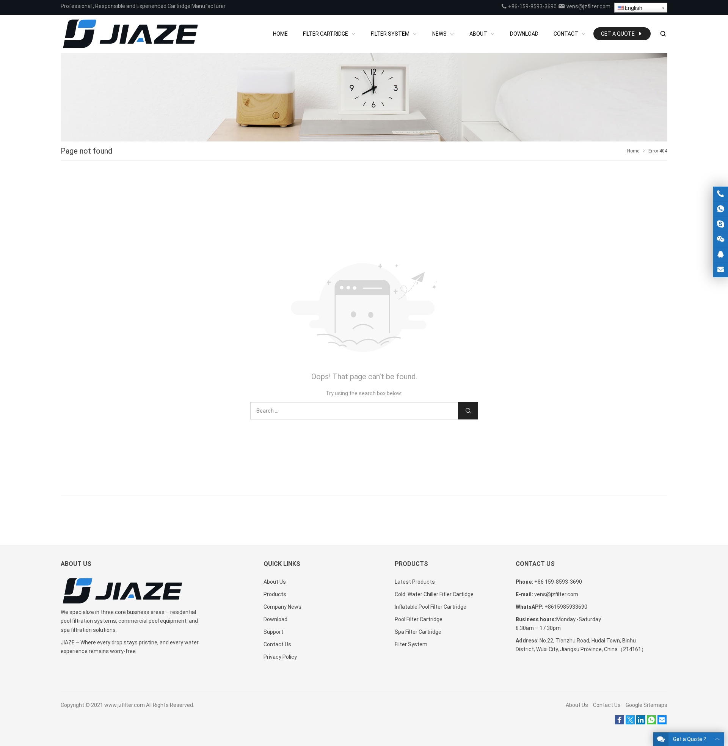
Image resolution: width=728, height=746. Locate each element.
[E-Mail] (662, 722)
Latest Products (415, 582)
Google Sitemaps (646, 705)
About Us (275, 582)
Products (275, 594)
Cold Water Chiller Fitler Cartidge (434, 594)
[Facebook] (619, 722)
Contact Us (277, 644)
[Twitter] (630, 722)
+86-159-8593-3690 (532, 6)
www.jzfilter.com (124, 705)
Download (275, 619)
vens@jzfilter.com (587, 6)
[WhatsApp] (651, 722)
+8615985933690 (565, 607)
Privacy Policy (280, 657)
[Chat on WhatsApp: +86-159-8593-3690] (720, 209)
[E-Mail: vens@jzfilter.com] (720, 269)
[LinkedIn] (640, 722)
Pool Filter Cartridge (418, 619)
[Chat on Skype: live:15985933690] (720, 224)
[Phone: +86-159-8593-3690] (720, 194)
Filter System (411, 644)
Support (273, 632)
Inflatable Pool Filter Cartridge (430, 607)
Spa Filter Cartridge (418, 632)
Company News (282, 607)
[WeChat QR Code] (720, 239)
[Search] (662, 34)
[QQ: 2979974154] (720, 254)
